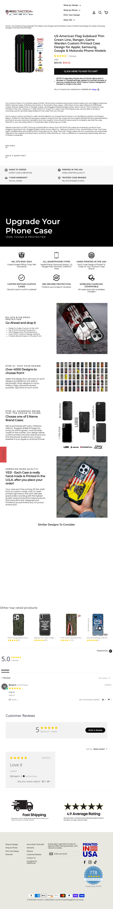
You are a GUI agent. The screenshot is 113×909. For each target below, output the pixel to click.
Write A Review (95, 730)
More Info (68, 20)
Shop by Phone (71, 10)
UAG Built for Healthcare (32, 862)
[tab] (5, 671)
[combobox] (104, 678)
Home (8, 26)
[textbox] (111, 679)
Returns (30, 851)
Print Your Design (72, 15)
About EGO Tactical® (35, 844)
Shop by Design (71, 5)
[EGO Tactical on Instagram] (90, 862)
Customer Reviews (34, 855)
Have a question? (16, 156)
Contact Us (31, 858)
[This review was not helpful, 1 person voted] (48, 781)
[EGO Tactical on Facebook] (84, 862)
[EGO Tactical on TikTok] (95, 862)
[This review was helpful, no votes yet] (43, 781)
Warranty (30, 848)
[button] (14, 699)
